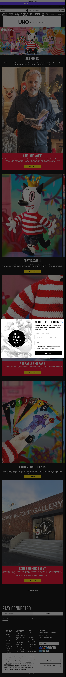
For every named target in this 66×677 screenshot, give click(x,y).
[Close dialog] (61, 321)
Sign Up (48, 353)
